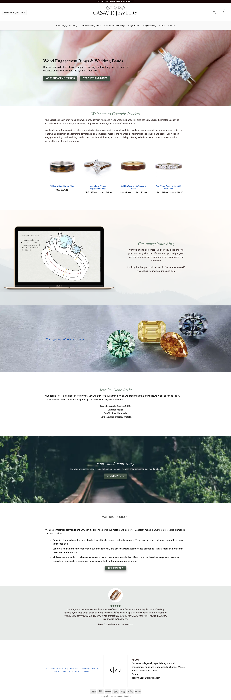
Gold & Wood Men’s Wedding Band (133, 187)
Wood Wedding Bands (91, 25)
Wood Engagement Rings (67, 25)
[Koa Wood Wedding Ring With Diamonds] (168, 166)
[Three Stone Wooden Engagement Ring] (97, 166)
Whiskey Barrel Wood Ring (62, 186)
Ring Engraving (149, 25)
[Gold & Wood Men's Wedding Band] (133, 166)
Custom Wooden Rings (114, 25)
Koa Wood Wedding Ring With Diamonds (169, 187)
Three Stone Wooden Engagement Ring (97, 187)
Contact (171, 25)
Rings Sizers (133, 25)
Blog (86, 671)
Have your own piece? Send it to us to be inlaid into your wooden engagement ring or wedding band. (115, 469)
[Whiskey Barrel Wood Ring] (62, 166)
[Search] (214, 12)
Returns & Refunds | (57, 668)
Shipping (73, 668)
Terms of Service (89, 668)
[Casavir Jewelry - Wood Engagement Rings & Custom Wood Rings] (115, 12)
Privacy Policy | (63, 671)
